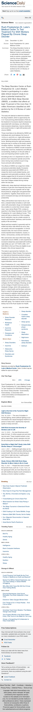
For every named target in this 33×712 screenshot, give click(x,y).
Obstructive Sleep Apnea (9, 350)
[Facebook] (11, 75)
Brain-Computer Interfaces (11, 548)
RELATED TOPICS (7, 307)
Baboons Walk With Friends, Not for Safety (16, 514)
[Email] (24, 75)
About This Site (5, 685)
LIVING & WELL (5, 554)
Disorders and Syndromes (9, 355)
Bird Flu (5, 534)
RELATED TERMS (24, 307)
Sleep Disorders (10, 342)
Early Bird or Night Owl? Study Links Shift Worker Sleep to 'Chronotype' (15, 445)
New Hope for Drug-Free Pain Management (17, 491)
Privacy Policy (5, 688)
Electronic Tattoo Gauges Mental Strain (15, 600)
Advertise (28, 685)
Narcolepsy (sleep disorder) (26, 341)
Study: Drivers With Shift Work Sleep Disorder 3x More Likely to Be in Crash (14, 462)
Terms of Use (28, 688)
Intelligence (6, 545)
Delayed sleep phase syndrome (26, 327)
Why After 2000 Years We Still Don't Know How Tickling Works (16, 587)
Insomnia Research (8, 329)
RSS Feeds (8, 642)
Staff (13, 685)
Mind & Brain (7, 339)
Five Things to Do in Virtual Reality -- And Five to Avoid (16, 603)
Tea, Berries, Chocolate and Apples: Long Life (16, 495)
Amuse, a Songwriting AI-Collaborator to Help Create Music (16, 620)
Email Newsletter (9, 639)
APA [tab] (19, 380)
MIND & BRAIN (5, 542)
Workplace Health (8, 324)
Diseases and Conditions (9, 334)
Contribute (20, 685)
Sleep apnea (25, 322)
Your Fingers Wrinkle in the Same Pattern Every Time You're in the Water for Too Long (17, 615)
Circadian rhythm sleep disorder (25, 316)
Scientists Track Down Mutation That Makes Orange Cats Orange (17, 611)
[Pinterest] (17, 75)
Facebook (7, 656)
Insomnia (8, 346)
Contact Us (7, 680)
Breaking (4, 481)
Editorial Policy (17, 688)
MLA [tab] (13, 380)
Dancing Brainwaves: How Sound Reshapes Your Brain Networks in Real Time (15, 595)
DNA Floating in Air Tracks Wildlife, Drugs (16, 511)
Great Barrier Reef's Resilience (13, 522)
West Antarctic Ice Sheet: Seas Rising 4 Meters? (16, 503)
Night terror (25, 337)
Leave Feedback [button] (9, 677)
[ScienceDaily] (13, 3)
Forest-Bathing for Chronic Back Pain (15, 499)
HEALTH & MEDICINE (7, 530)
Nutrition (5, 560)
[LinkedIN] (20, 75)
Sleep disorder (26, 311)
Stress (5, 563)
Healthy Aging (7, 537)
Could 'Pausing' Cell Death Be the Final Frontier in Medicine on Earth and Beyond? (17, 576)
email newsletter (24, 11)
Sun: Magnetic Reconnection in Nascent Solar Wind (16, 518)
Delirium (24, 346)
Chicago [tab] (27, 380)
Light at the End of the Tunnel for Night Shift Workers (14, 412)
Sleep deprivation (25, 333)
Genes (5, 540)
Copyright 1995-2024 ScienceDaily (14, 690)
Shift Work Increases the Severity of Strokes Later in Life (13, 429)
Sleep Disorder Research (10, 318)
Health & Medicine (6, 313)
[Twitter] (14, 75)
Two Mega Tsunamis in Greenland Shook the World (16, 507)
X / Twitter (7, 659)
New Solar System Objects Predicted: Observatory (15, 487)
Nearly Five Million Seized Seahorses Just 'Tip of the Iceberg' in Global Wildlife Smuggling (16, 581)
